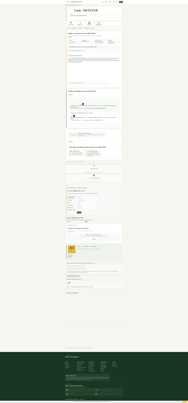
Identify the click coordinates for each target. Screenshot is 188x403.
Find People (67, 363)
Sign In (94, 239)
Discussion (92, 28)
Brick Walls (102, 368)
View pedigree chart (111, 42)
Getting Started (103, 367)
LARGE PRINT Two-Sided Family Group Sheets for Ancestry (94, 181)
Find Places (67, 364)
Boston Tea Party (91, 363)
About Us (102, 370)
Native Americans (80, 363)
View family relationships (99, 41)
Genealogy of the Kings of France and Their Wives (75, 266)
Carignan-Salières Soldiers (81, 367)
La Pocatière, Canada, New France (95, 117)
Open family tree (111, 41)
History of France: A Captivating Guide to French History (76, 268)
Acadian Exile (79, 368)
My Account (114, 363)
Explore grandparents (85, 41)
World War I (91, 367)
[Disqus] (94, 306)
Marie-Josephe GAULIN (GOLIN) (76, 61)
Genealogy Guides (104, 366)
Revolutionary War (92, 364)
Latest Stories (103, 363)
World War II (91, 368)
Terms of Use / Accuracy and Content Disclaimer (72, 399)
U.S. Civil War (91, 366)
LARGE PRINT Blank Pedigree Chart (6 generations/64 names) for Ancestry (94, 172)
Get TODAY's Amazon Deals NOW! (72, 276)
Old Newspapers (103, 364)
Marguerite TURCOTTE (74, 120)
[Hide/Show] (71, 94)
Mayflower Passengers (80, 370)
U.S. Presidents (91, 370)
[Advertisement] (94, 71)
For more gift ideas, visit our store (73, 275)
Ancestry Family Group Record (94, 178)
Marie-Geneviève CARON (78, 58)
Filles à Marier (79, 366)
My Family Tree (67, 367)
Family (68, 28)
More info (108, 401)
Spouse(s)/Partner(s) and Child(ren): (75, 55)
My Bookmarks (114, 364)
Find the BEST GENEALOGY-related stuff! (74, 279)
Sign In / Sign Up (115, 366)
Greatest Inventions (92, 371)
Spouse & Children (74, 28)
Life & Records (80, 28)
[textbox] (77, 221)
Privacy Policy (82, 399)
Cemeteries (67, 366)
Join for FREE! (86, 246)
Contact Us (102, 371)
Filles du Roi (79, 364)
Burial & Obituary (86, 28)
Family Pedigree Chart (94, 168)
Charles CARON (117, 60)
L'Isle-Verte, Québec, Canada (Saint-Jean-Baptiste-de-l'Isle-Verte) (93, 120)
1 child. (118, 58)
